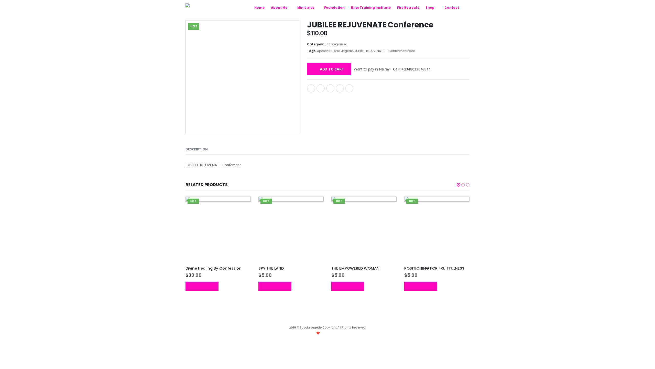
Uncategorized (335, 44)
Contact (451, 7)
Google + (340, 88)
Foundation (334, 7)
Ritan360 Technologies (342, 333)
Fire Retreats (408, 7)
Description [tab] (196, 149)
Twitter (320, 88)
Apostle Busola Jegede (335, 51)
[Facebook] (327, 319)
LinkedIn (330, 88)
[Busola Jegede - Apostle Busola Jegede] (212, 6)
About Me (279, 7)
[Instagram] (319, 319)
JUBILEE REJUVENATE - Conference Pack (384, 51)
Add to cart (332, 69)
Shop (429, 7)
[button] (458, 185)
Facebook (311, 88)
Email (349, 88)
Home (259, 7)
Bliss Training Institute (371, 7)
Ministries (305, 7)
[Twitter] (335, 319)
